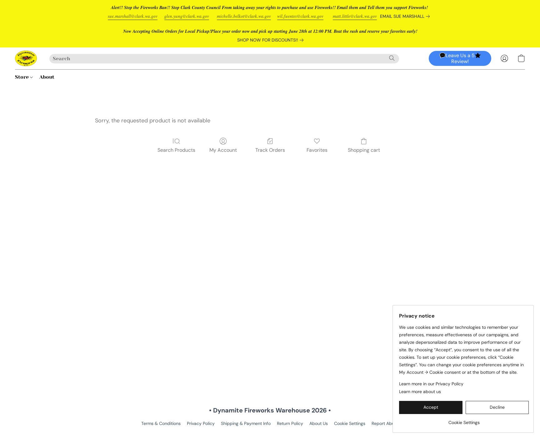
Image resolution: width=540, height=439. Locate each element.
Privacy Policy (201, 423)
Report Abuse (385, 423)
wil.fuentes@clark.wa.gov (300, 16)
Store (22, 77)
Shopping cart (364, 150)
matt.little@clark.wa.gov (355, 16)
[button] (26, 58)
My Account (223, 150)
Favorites (317, 150)
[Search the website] (392, 58)
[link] (406, 16)
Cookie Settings (349, 423)
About (46, 77)
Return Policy (290, 423)
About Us (318, 423)
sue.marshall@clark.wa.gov (133, 16)
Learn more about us (420, 391)
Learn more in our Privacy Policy (431, 384)
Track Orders (270, 150)
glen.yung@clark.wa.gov (186, 16)
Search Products (176, 150)
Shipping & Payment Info (246, 423)
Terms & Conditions (161, 423)
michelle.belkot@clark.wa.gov (244, 16)
